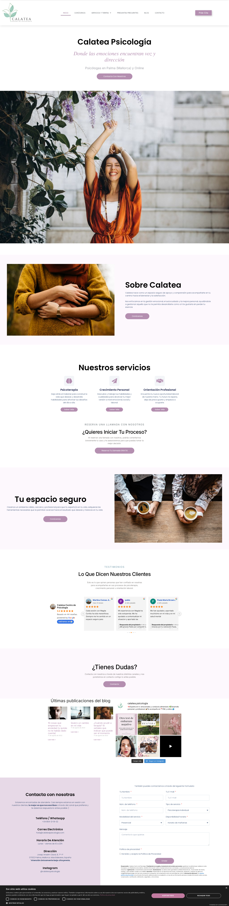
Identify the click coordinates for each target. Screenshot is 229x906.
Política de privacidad (130, 849)
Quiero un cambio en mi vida (80, 724)
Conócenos (79, 13)
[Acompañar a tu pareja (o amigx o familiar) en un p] (126, 724)
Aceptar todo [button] (168, 896)
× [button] (226, 888)
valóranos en (64, 621)
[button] (76, 903)
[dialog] (114, 895)
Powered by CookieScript (218, 905)
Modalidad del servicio (130, 816)
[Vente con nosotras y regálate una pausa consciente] (148, 724)
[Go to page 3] (131, 632)
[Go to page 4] (133, 632)
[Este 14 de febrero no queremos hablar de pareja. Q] (126, 746)
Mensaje (123, 829)
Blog (146, 13)
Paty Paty (129, 600)
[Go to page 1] (127, 632)
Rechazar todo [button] (203, 896)
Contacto (159, 13)
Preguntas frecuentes (127, 13)
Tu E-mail (170, 791)
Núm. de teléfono (128, 804)
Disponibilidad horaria (176, 816)
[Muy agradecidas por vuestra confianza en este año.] (170, 746)
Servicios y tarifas (100, 13)
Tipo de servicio (173, 804)
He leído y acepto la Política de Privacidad (141, 854)
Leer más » (52, 740)
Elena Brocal (163, 600)
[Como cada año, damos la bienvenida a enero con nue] (148, 746)
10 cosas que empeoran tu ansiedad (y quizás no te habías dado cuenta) (57, 728)
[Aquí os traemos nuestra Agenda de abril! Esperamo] (170, 724)
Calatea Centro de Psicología (66, 606)
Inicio (65, 13)
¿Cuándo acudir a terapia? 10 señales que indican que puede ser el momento (103, 728)
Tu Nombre (125, 791)
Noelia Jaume (99, 600)
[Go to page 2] (129, 632)
